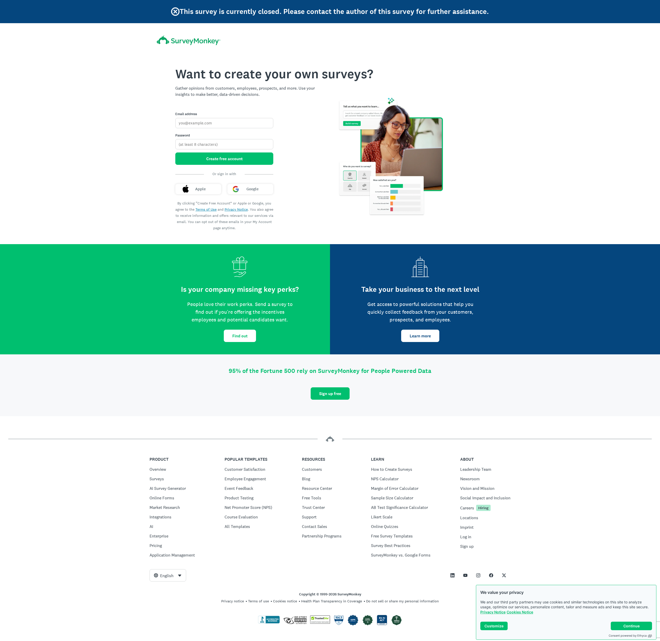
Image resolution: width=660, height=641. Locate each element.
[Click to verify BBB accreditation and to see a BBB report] (269, 622)
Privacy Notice (493, 612)
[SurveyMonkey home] (188, 40)
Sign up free (330, 393)
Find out (240, 336)
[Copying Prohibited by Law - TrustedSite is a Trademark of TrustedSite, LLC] (320, 622)
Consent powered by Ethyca (628, 635)
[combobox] (168, 575)
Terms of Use (206, 209)
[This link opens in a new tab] (452, 575)
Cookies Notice (520, 612)
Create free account (224, 158)
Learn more (420, 336)
